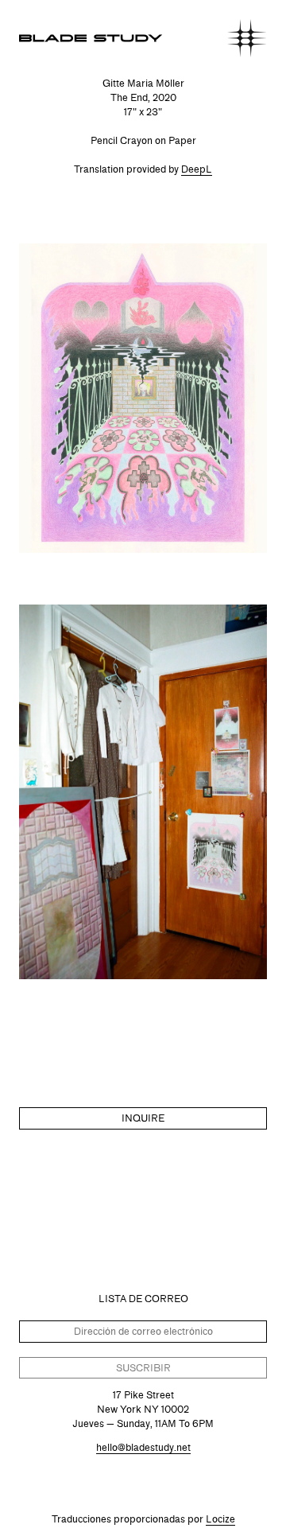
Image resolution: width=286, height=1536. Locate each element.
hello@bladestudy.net (143, 1447)
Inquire (143, 1118)
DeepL (196, 169)
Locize (220, 1519)
